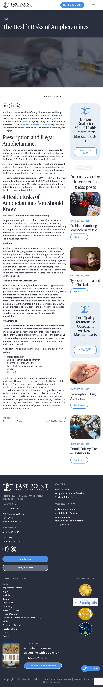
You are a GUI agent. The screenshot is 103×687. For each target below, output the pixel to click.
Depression (8, 602)
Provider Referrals (63, 497)
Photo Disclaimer (51, 682)
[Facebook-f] (6, 549)
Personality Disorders (13, 625)
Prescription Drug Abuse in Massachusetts (83, 398)
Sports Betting (10, 629)
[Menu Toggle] (93, 4)
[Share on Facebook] (11, 105)
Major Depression (11, 610)
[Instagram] (14, 549)
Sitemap (77, 679)
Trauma (6, 636)
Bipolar (6, 599)
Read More (79, 236)
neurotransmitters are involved (35, 124)
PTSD (5, 621)
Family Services (62, 524)
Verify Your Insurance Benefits (69, 493)
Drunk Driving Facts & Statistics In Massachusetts (84, 452)
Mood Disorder (10, 614)
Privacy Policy (90, 679)
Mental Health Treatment (67, 513)
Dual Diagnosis (62, 517)
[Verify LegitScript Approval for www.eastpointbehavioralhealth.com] (85, 634)
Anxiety (6, 595)
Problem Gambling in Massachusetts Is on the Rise (85, 229)
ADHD (6, 584)
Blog (5, 19)
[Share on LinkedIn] (17, 105)
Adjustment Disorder (13, 587)
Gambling (7, 606)
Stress (5, 632)
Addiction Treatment (65, 509)
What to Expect (62, 489)
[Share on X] (5, 105)
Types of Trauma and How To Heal (85, 282)
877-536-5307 (11, 508)
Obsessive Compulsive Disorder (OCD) (22, 617)
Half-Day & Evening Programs (69, 520)
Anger (6, 591)
